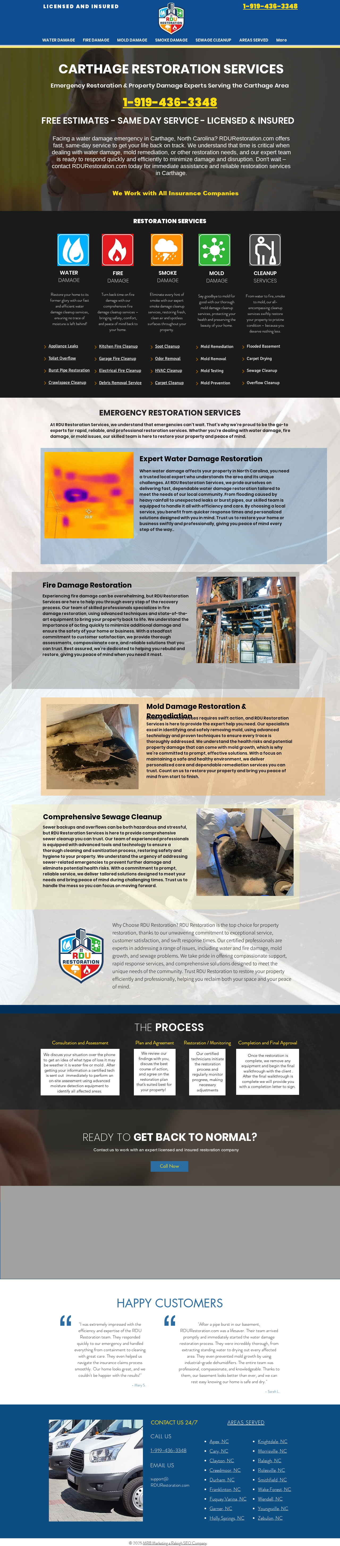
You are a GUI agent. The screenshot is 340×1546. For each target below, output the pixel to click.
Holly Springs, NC (227, 1518)
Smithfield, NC (272, 1479)
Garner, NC (221, 1508)
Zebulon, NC (270, 1518)
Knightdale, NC (272, 1441)
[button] (253, 40)
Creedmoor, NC (225, 1470)
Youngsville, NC (273, 1508)
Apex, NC (219, 1441)
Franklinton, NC (225, 1489)
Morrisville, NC (272, 1451)
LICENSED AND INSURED (81, 6)
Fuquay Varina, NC (228, 1498)
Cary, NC (219, 1451)
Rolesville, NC (271, 1470)
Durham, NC (222, 1479)
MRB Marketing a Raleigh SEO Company (175, 1543)
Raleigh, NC (269, 1460)
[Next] (45, 347)
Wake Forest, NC (274, 1489)
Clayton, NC (222, 1460)
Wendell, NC (270, 1498)
